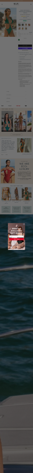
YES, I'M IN (16, 239)
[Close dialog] (24, 224)
